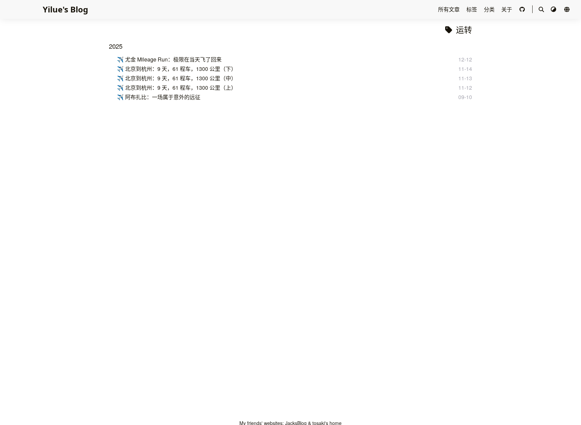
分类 (490, 9)
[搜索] (541, 9)
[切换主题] (554, 9)
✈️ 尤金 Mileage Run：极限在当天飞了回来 (169, 59)
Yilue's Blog (65, 9)
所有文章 (449, 9)
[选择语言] (567, 9)
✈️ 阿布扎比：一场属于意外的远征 (158, 97)
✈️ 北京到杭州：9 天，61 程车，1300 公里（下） (176, 69)
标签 (472, 9)
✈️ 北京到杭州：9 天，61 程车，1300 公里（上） (176, 87)
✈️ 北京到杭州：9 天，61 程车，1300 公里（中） (176, 78)
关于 (507, 9)
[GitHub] (523, 9)
